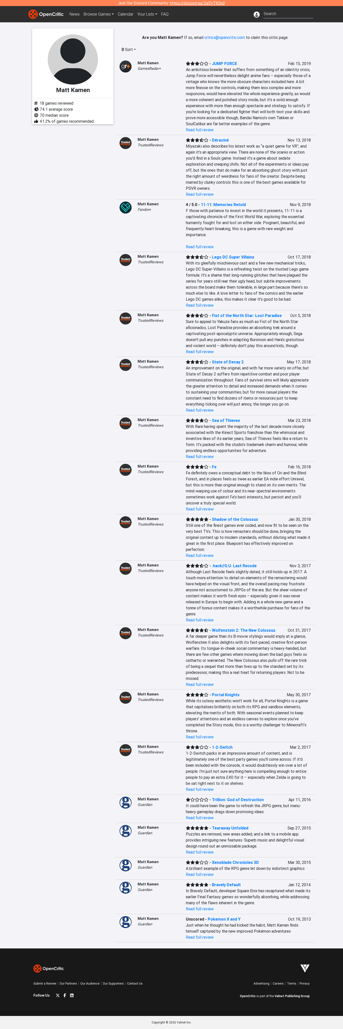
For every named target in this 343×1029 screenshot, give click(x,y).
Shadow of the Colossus (235, 519)
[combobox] (288, 13)
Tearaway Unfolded (230, 827)
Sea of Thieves (226, 420)
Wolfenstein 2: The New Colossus (243, 630)
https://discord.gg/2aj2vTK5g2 (197, 3)
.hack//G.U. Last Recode (234, 565)
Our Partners (68, 983)
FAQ (164, 14)
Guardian (145, 804)
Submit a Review (44, 983)
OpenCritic (248, 996)
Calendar (125, 14)
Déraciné (220, 140)
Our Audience (89, 983)
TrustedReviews (150, 145)
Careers (278, 983)
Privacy (305, 983)
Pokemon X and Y (224, 919)
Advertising (261, 983)
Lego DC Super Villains (233, 257)
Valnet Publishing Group (292, 996)
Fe (214, 466)
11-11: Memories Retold (223, 204)
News (75, 14)
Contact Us (135, 983)
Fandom (144, 209)
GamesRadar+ (149, 68)
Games (97, 14)
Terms (291, 983)
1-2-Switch (222, 747)
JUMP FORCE (224, 63)
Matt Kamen (148, 63)
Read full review (200, 129)
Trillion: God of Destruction (238, 799)
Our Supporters (113, 983)
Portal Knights (226, 694)
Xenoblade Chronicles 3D (235, 862)
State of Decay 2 (228, 361)
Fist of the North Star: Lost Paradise (247, 315)
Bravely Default (226, 884)
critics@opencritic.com (224, 37)
